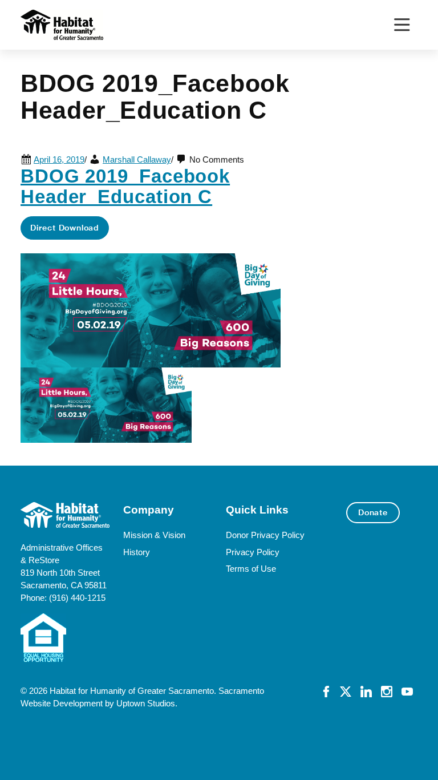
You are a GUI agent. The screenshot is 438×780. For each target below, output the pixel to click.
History (136, 552)
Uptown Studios (145, 703)
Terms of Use (251, 568)
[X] (345, 691)
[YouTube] (407, 691)
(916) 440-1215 (77, 598)
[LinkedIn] (366, 691)
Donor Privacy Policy (265, 535)
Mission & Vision (154, 535)
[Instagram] (386, 691)
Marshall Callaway (137, 159)
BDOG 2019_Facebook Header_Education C (125, 186)
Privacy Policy (252, 552)
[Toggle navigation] (401, 25)
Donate (373, 512)
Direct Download (64, 228)
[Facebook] (326, 691)
